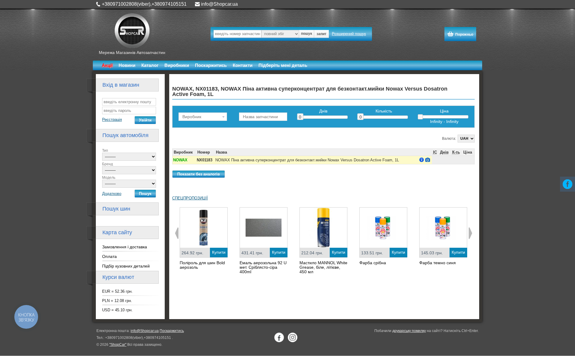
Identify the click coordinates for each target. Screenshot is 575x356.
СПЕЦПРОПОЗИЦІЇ (190, 198)
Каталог (149, 65)
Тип (105, 150)
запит (321, 34)
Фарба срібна (372, 262)
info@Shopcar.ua (219, 4)
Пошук (145, 193)
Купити (219, 252)
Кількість (384, 111)
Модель (108, 177)
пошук (306, 33)
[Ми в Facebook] (279, 337)
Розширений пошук (349, 33)
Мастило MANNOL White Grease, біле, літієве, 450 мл (323, 267)
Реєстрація (112, 119)
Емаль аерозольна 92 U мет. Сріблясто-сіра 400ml (263, 267)
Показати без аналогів (198, 174)
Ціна (444, 111)
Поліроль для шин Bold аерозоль (202, 265)
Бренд (107, 164)
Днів (323, 111)
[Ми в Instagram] (292, 337)
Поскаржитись (211, 65)
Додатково (111, 193)
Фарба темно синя (437, 262)
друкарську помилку (409, 331)
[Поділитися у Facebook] (567, 184)
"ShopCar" (117, 345)
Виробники (176, 65)
